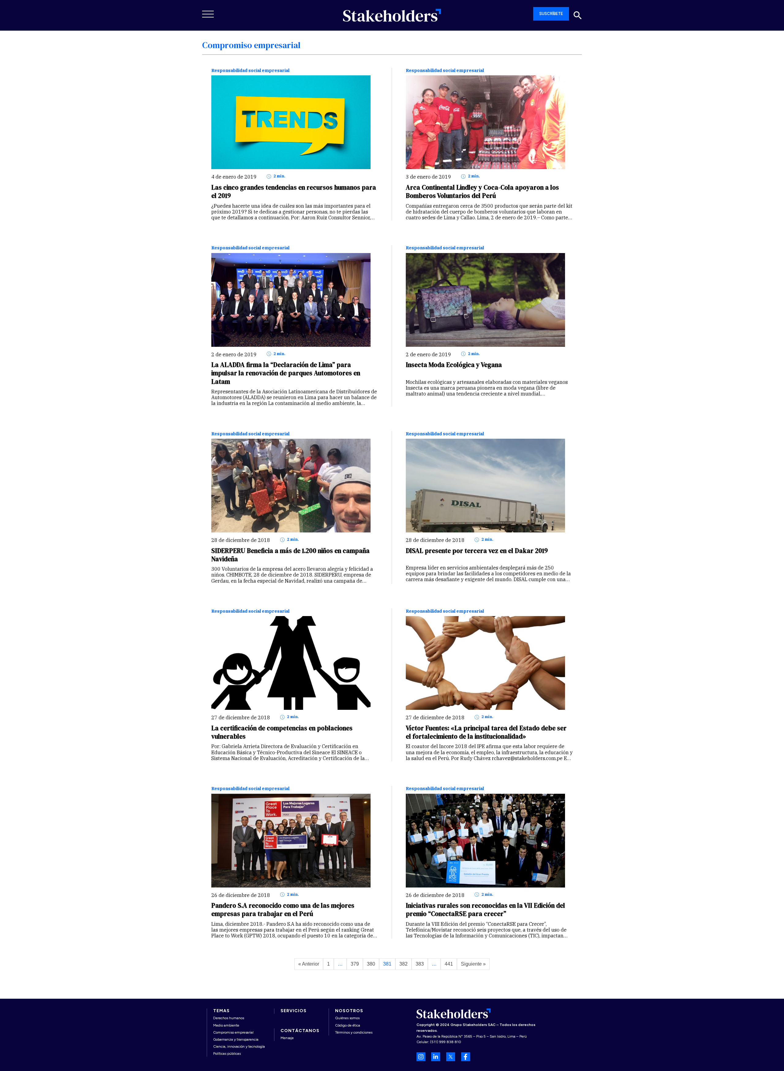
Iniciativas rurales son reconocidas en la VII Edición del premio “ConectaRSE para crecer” (485, 909)
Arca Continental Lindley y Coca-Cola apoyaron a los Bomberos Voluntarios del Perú (482, 191)
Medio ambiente (226, 1025)
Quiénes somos (347, 1018)
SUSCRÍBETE (551, 13)
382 (403, 964)
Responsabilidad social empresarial (250, 70)
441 (449, 964)
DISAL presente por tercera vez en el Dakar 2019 (477, 550)
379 (355, 964)
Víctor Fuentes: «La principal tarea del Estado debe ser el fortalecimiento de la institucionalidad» (486, 732)
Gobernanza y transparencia (235, 1039)
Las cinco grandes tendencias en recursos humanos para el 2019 (293, 191)
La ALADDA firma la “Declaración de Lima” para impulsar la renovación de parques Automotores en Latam (285, 373)
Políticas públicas (227, 1053)
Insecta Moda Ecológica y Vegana (454, 364)
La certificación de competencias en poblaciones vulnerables (281, 732)
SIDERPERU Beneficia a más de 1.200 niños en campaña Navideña (290, 554)
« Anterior (308, 964)
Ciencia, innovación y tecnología (239, 1046)
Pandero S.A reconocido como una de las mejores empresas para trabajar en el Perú (282, 909)
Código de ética (347, 1025)
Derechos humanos (228, 1018)
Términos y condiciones (353, 1032)
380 (371, 964)
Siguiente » (473, 964)
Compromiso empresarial (233, 1032)
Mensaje (287, 1038)
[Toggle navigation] (208, 14)
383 (420, 964)
